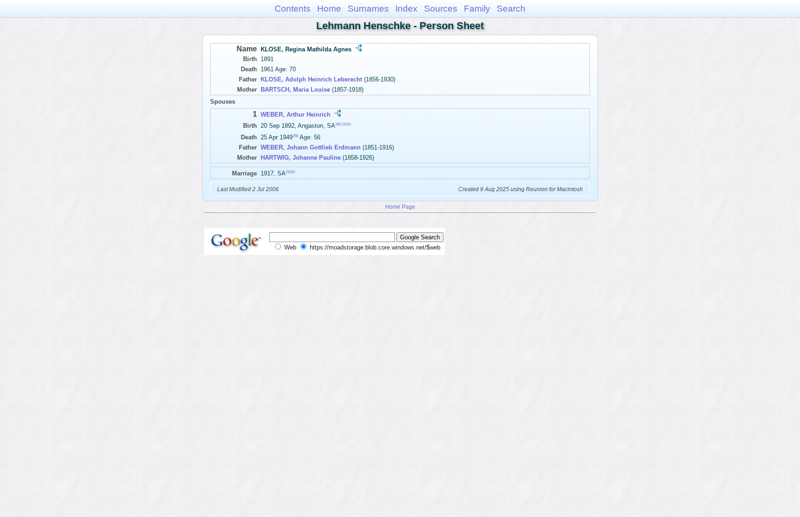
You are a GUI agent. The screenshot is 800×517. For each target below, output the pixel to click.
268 (338, 124)
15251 (346, 124)
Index (406, 8)
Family (477, 8)
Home (329, 8)
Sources (440, 8)
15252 (290, 172)
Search (511, 8)
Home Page (400, 207)
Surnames (368, 8)
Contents (293, 8)
